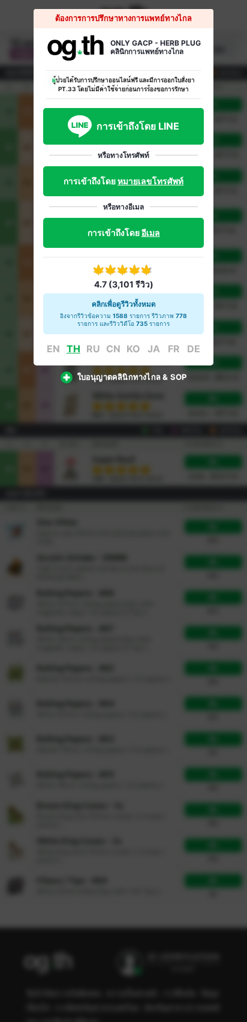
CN (113, 349)
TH (73, 349)
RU (93, 349)
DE (193, 349)
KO (133, 349)
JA (153, 349)
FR (174, 349)
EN (53, 349)
